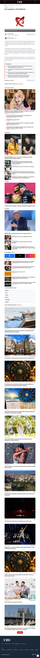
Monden (7, 125)
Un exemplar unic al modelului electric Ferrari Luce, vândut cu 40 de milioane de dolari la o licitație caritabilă (19, 128)
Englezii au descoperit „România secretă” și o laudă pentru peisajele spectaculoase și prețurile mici (23, 278)
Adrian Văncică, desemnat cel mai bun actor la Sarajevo (23, 166)
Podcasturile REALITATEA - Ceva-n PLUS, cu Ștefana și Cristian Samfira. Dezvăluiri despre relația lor (18, 158)
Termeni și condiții (7, 643)
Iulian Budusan (32, 545)
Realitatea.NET (3, 649)
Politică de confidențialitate (15, 643)
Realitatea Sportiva (9, 649)
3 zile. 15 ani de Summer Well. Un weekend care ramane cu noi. (18, 521)
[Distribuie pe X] (34, 34)
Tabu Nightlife (32, 649)
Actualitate (7, 113)
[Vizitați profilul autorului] (6, 34)
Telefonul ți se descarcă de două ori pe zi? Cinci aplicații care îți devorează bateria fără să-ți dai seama (19, 116)
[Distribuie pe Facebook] (30, 34)
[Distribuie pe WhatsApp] (32, 34)
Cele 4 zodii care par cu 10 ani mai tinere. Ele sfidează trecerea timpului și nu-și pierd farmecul (18, 439)
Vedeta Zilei (36, 649)
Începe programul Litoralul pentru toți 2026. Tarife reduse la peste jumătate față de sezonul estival (20, 66)
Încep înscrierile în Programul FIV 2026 (13, 602)
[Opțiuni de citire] (38, 656)
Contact (2, 643)
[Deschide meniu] (5, 2)
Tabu (12, 33)
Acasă (6, 5)
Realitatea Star (16, 649)
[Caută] (35, 2)
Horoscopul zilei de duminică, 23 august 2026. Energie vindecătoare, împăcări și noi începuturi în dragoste (18, 76)
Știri (8, 5)
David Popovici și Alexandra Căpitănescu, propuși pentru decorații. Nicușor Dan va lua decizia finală (23, 177)
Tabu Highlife (26, 649)
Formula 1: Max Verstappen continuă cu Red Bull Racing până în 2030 (20, 206)
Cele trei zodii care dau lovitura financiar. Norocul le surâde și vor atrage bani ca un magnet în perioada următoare (21, 73)
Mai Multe (20, 632)
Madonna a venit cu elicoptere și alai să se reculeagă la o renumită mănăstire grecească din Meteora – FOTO (19, 111)
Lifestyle (12, 5)
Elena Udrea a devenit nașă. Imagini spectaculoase (22, 236)
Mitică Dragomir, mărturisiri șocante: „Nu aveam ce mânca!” (18, 233)
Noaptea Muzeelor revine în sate (13, 119)
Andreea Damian (32, 356)
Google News (20, 83)
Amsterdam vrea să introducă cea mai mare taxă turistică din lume (20, 70)
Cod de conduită (23, 643)
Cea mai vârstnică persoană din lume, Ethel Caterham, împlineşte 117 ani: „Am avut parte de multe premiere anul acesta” (23, 172)
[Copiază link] (28, 34)
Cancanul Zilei (21, 649)
